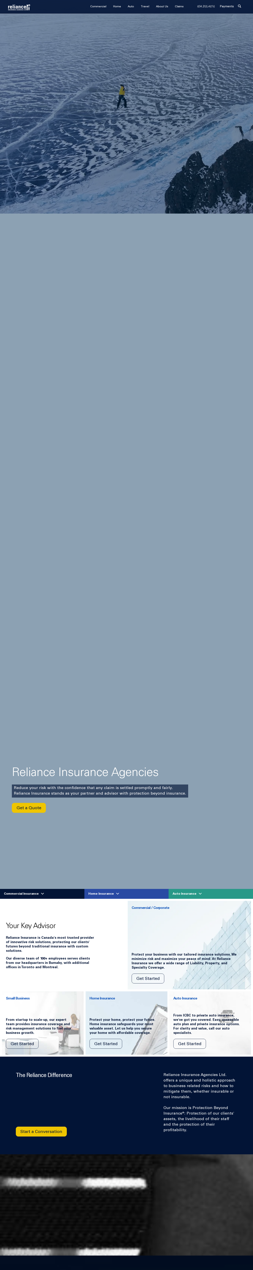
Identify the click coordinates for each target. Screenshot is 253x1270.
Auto (131, 6)
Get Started (148, 979)
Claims (179, 6)
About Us (162, 6)
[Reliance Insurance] (19, 7)
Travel (145, 6)
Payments (227, 6)
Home (117, 6)
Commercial (98, 6)
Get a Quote (28, 808)
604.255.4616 (206, 6)
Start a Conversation (41, 1132)
